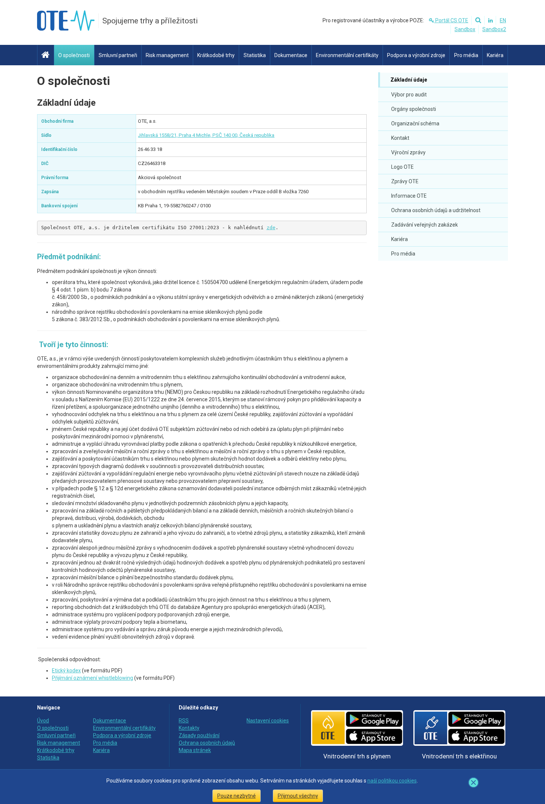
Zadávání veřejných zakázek (424, 225)
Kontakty (189, 728)
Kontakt (400, 138)
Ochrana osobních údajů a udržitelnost (435, 210)
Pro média (403, 254)
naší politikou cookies (392, 781)
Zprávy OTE (405, 181)
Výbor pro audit (409, 95)
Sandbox (465, 29)
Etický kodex (66, 670)
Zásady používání (199, 735)
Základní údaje (408, 80)
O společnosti (73, 81)
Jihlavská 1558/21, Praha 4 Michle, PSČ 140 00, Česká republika (206, 135)
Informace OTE (409, 196)
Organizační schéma (415, 123)
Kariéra (399, 239)
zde (271, 227)
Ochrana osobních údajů (207, 743)
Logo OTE (402, 167)
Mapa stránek (195, 750)
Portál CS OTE (451, 20)
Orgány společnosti (413, 109)
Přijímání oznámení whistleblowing (92, 678)
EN (503, 20)
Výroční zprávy (408, 152)
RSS (184, 721)
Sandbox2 (494, 29)
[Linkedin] (489, 20)
